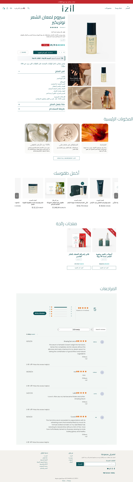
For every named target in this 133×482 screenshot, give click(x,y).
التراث (71, 455)
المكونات (71, 460)
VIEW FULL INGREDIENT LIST (66, 158)
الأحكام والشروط (44, 464)
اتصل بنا (46, 455)
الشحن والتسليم (44, 468)
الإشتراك (80, 464)
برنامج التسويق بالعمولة (42, 462)
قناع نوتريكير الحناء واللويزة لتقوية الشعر (33, 199)
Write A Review (40, 313)
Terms (63, 480)
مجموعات (108, 8)
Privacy (69, 480)
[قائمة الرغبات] (69, 229)
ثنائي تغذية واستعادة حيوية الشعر (77, 199)
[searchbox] (100, 329)
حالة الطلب (45, 458)
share (24, 52)
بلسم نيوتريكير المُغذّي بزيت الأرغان (101, 199)
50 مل (62, 40)
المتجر (128, 8)
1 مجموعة (79, 259)
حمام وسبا (118, 8)
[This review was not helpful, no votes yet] (28, 364)
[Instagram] (112, 468)
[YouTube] (108, 468)
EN (11, 8)
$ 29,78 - (45, 52)
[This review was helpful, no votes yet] (31, 364)
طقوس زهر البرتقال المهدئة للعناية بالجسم (55, 199)
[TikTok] (110, 468)
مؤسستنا (71, 458)
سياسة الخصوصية (44, 466)
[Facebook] (114, 468)
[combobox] (82, 329)
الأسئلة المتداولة (44, 460)
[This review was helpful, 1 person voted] (31, 442)
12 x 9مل (104, 259)
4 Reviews (62, 27)
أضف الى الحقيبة (33, 206)
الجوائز (71, 462)
